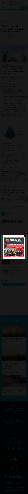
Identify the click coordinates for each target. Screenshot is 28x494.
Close (25, 235)
